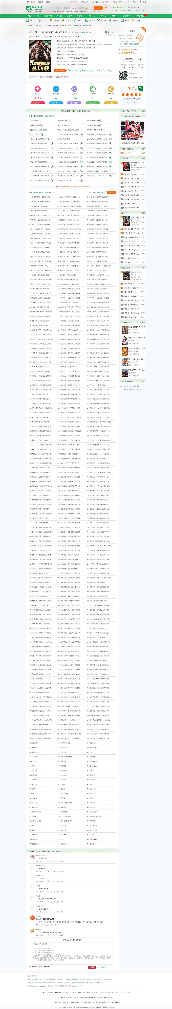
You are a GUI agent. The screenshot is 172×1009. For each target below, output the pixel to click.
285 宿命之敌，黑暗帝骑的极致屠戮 (40, 568)
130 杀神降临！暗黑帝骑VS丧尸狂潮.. (69, 330)
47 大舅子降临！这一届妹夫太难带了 (98, 201)
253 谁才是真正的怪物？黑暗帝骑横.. (69, 518)
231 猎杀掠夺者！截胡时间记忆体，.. (40, 486)
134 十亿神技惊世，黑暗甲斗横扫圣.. (98, 334)
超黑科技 (63, 25)
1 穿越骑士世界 (33, 120)
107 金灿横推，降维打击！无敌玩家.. (98, 293)
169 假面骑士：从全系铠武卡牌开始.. (69, 389)
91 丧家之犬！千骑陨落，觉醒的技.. (69, 270)
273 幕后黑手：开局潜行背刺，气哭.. (40, 550)
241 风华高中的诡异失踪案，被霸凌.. (69, 500)
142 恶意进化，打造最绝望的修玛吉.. (69, 348)
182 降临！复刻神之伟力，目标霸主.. (98, 408)
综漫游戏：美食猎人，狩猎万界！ (141, 359)
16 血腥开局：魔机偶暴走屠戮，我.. (40, 143)
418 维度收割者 (63, 770)
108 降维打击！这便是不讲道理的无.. (40, 298)
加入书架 (74, 71)
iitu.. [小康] (127, 153)
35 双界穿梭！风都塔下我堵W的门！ (69, 171)
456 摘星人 (32, 830)
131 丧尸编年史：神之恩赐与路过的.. (98, 330)
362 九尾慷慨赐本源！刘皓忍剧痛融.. (98, 683)
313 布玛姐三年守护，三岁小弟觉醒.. (69, 610)
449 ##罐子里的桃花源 (94, 816)
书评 (127, 2)
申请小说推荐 (59, 992)
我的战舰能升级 (136, 272)
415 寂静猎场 (62, 766)
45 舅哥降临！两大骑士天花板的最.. (40, 201)
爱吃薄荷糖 (134, 340)
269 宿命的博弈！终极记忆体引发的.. (98, 541)
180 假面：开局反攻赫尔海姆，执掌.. (40, 408)
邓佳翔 (38, 886)
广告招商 (128, 992)
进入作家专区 (120, 7)
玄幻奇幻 (44, 20)
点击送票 (56, 103)
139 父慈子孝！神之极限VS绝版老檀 (69, 344)
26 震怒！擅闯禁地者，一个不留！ (68, 157)
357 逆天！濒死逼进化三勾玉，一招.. (40, 679)
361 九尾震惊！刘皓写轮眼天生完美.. (69, 683)
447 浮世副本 (33, 816)
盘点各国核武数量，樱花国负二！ (134, 195)
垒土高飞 (134, 330)
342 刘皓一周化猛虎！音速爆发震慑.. (40, 656)
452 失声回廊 (91, 821)
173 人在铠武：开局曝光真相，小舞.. (98, 394)
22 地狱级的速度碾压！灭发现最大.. (40, 153)
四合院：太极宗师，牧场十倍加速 (134, 254)
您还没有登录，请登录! (36, 966)
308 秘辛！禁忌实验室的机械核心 (97, 601)
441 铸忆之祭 (33, 807)
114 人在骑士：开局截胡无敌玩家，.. (40, 307)
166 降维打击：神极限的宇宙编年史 (69, 385)
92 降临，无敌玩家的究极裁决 (96, 270)
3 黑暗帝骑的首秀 (92, 120)
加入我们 (143, 2)
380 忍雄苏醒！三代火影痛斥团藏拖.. (98, 711)
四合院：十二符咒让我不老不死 (133, 241)
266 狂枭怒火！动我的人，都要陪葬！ (99, 536)
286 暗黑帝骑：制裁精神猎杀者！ (68, 568)
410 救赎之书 (91, 757)
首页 (30, 16)
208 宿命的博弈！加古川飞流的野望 (69, 449)
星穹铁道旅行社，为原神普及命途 (134, 292)
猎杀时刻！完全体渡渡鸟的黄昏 (45, 919)
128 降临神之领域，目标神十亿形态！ (99, 325)
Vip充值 (74, 992)
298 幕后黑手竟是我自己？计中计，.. (69, 587)
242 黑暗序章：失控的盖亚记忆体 (97, 500)
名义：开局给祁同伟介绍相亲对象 (134, 258)
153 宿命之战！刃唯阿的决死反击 (39, 367)
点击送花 (37, 103)
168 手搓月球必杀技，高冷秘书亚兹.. (40, 389)
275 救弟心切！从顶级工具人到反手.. (98, 550)
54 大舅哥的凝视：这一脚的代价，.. (40, 215)
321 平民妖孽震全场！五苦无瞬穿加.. (40, 623)
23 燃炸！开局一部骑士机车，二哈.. (69, 153)
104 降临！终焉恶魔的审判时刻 (97, 289)
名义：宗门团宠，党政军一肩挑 (133, 178)
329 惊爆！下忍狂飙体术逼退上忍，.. (98, 633)
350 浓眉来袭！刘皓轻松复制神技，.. (98, 665)
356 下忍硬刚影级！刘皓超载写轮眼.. (98, 674)
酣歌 (134, 274)
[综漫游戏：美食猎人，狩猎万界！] (125, 366)
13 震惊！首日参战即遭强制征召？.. (40, 139)
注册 (117, 10)
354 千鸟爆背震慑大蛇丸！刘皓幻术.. (40, 674)
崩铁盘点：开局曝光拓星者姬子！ (134, 304)
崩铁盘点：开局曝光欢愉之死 (132, 313)
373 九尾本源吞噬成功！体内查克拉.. (69, 701)
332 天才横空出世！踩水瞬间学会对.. (98, 637)
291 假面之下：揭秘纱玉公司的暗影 (40, 578)
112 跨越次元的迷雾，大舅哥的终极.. (69, 302)
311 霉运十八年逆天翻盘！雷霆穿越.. (98, 605)
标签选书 (48, 16)
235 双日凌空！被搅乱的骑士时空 (68, 490)
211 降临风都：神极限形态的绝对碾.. (69, 454)
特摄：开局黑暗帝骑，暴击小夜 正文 (42, 116)
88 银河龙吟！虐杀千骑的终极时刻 (68, 266)
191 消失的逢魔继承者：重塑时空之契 (99, 422)
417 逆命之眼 (33, 770)
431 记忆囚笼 (91, 789)
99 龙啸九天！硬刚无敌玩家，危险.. (40, 284)
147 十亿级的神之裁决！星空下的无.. (40, 357)
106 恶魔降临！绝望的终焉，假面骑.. (69, 293)
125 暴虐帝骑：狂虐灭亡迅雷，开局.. (98, 321)
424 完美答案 (62, 779)
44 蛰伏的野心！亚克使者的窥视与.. (98, 197)
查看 (143, 381)
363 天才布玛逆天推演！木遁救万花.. (40, 688)
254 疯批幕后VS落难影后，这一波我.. (98, 518)
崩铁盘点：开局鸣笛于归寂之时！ (134, 309)
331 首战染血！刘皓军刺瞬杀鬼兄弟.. (69, 637)
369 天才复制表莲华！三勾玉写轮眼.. (40, 697)
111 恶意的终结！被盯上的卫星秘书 (40, 302)
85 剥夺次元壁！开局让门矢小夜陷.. (69, 261)
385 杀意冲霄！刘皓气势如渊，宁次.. (69, 720)
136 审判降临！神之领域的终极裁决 (69, 339)
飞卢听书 (95, 2)
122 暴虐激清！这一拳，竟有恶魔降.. (98, 316)
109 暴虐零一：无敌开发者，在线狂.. (69, 298)
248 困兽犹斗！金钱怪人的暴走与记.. (98, 509)
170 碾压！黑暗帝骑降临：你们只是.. (98, 389)
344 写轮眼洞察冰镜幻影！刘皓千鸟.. (98, 656)
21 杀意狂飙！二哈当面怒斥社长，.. (98, 148)
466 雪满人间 (62, 844)
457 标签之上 (62, 830)
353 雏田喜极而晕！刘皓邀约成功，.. (98, 669)
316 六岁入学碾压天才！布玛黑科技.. (69, 614)
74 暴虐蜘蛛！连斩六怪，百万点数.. (98, 243)
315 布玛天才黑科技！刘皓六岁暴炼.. (40, 614)
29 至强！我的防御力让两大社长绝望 (69, 162)
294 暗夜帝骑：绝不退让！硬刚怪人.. (40, 582)
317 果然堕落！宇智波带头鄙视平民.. (98, 614)
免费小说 (114, 16)
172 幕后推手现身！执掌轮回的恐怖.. (69, 394)
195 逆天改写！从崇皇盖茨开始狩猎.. (40, 431)
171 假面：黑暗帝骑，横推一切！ (39, 394)
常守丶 (38, 855)
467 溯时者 (90, 844)
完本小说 (103, 16)
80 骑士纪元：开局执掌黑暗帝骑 (97, 252)
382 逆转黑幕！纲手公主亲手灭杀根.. (69, 715)
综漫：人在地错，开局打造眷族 (133, 191)
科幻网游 (92, 20)
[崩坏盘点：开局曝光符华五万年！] (133, 139)
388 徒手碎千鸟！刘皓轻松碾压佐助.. (69, 724)
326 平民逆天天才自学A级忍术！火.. (98, 628)
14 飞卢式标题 (62, 139)
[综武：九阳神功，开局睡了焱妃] (125, 333)
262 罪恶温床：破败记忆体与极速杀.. (69, 532)
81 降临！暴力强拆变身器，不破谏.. (40, 256)
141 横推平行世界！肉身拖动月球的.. (40, 348)
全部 (143, 111)
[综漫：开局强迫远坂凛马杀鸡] (124, 225)
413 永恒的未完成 (92, 761)
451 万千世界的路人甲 (65, 821)
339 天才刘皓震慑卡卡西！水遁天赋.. (40, 651)
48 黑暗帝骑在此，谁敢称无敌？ (39, 206)
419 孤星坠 (90, 770)
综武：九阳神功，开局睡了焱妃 (133, 229)
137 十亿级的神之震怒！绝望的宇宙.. (98, 339)
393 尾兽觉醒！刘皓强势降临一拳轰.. (40, 734)
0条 (54, 871)
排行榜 (59, 16)
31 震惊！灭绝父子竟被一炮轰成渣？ (40, 166)
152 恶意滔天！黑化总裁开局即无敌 (98, 362)
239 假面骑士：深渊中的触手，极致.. (98, 495)
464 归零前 (90, 839)
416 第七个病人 (92, 766)
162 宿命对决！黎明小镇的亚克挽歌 (40, 380)
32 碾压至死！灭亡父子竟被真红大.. (69, 166)
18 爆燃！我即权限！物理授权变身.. (98, 143)
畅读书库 (80, 16)
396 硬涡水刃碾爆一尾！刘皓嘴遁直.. (40, 738)
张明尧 (38, 865)
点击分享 (110, 103)
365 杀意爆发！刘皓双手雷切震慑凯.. (98, 688)
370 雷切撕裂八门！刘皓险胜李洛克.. (69, 697)
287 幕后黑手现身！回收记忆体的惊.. (98, 568)
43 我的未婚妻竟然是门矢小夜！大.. (69, 197)
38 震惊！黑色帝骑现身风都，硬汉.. (69, 176)
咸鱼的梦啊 (134, 351)
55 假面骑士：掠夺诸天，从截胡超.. (69, 215)
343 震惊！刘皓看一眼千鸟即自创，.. (69, 656)
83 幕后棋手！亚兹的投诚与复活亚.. (98, 256)
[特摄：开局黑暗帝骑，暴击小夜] (40, 71)
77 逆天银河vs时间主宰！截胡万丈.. (98, 247)
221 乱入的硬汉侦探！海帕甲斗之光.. (98, 467)
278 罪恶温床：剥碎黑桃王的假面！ (98, 555)
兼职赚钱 (140, 16)
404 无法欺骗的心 (92, 747)
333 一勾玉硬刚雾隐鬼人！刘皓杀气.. (40, 642)
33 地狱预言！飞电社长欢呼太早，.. (98, 166)
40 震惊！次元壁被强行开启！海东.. (40, 180)
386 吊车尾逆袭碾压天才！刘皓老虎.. (98, 720)
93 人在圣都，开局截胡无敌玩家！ (39, 275)
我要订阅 (87, 71)
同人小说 (32, 20)
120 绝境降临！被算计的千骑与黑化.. (40, 316)
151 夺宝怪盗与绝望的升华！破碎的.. (69, 362)
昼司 (134, 165)
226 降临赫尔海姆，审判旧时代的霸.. (69, 477)
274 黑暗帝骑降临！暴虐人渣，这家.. (69, 550)
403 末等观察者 (63, 747)
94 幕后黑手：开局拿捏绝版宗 (67, 275)
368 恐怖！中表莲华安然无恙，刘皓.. (98, 692)
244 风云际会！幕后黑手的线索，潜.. (69, 504)
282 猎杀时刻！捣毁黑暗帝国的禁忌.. (40, 564)
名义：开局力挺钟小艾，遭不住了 (134, 203)
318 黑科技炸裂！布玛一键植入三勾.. (40, 619)
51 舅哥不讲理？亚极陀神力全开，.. (40, 211)
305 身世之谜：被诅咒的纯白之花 (97, 596)
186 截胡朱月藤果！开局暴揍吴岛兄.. (40, 417)
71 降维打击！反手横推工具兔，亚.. (98, 238)
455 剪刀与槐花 (92, 825)
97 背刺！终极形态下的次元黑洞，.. (69, 279)
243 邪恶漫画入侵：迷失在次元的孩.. (40, 504)
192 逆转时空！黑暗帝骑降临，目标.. (40, 426)
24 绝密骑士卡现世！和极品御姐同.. (98, 153)
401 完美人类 (91, 743)
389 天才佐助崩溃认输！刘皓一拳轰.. (98, 724)
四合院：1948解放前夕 (130, 237)
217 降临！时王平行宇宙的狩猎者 (68, 463)
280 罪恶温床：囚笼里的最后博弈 (68, 559)
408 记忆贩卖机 (33, 757)
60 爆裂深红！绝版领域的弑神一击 (39, 224)
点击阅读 (61, 71)
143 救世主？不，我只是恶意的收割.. (98, 348)
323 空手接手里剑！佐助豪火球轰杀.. (98, 623)
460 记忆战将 (62, 835)
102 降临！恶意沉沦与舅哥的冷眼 (39, 289)
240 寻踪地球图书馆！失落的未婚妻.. (40, 500)
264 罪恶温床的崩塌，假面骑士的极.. (40, 536)
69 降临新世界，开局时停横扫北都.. (40, 238)
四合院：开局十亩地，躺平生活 (133, 233)
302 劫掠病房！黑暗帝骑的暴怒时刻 (98, 591)
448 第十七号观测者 (64, 816)
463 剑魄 (60, 839)
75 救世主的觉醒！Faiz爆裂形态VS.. (40, 247)
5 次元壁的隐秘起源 (64, 125)
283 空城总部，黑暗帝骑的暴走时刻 (69, 564)
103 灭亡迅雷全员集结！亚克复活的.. (69, 289)
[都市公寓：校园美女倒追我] (125, 344)
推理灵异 (103, 20)
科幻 (131, 44)
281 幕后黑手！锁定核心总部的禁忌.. (98, 559)
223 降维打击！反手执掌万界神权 (68, 472)
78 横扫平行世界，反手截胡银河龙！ (40, 252)
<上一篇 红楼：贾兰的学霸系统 (129, 386)
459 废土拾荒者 (33, 835)
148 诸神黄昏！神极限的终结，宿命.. (69, 357)
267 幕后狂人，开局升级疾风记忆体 (40, 541)
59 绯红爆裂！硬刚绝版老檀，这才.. (98, 220)
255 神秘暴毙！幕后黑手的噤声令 (39, 523)
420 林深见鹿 (33, 775)
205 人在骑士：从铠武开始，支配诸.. (69, 445)
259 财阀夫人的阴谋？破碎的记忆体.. (69, 527)
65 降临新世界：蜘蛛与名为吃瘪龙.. (98, 229)
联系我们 (102, 992)
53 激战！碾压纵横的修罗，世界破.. (98, 211)
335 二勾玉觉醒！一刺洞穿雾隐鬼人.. (98, 642)
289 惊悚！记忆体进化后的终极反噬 (69, 573)
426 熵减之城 (33, 784)
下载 (142, 10)
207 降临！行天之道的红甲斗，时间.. (40, 449)
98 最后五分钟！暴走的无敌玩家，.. (98, 279)
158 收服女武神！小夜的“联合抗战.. (98, 371)
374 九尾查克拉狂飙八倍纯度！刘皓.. (98, 701)
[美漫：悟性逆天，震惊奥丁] (125, 355)
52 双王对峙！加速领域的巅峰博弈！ (69, 211)
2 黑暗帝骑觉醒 (62, 120)
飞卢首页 (39, 25)
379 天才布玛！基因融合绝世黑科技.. (69, 711)
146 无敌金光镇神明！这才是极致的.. (98, 353)
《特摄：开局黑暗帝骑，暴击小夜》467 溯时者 (53, 77)
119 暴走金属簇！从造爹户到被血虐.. (98, 311)
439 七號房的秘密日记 (65, 802)
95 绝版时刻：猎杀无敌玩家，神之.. (98, 275)
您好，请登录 (31, 2)
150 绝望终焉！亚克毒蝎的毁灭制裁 (40, 362)
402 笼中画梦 (33, 747)
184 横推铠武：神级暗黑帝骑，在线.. (69, 412)
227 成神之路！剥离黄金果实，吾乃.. (98, 477)
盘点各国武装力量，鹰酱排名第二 (134, 208)
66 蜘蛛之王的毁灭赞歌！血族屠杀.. (40, 233)
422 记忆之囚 (91, 775)
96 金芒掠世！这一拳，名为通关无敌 (40, 279)
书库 (38, 16)
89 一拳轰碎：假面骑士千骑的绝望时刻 (99, 266)
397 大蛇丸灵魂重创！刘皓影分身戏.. (69, 738)
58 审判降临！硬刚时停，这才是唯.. (69, 220)
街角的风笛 (134, 362)
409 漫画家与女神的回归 (65, 757)
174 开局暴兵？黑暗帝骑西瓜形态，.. (40, 399)
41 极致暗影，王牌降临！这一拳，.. (69, 180)
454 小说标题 (62, 825)
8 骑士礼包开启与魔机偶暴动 (67, 130)
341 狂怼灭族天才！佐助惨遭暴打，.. (98, 651)
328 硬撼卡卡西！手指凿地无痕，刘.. (69, 633)
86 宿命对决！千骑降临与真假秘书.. (98, 261)
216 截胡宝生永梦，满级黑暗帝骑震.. (40, 463)
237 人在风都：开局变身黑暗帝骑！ (40, 495)
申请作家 (129, 7)
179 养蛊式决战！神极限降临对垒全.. (98, 403)
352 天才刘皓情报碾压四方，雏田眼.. (69, 669)
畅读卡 (138, 10)
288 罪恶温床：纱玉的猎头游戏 (38, 573)
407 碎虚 (90, 752)
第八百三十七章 (136, 277)
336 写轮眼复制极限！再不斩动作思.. (40, 646)
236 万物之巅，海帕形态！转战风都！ (99, 490)
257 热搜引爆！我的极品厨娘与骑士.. (98, 523)
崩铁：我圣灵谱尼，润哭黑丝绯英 (134, 283)
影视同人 (136, 343)
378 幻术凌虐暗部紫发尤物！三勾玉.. (40, 711)
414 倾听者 (32, 766)
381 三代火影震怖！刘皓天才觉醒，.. (40, 715)
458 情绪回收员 (92, 830)
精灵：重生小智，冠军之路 (138, 370)
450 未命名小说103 (35, 821)
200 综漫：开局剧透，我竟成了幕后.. (98, 435)
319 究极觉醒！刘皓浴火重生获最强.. (69, 619)
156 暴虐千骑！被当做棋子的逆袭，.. (40, 371)
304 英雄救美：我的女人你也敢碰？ (69, 596)
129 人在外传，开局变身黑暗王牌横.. (40, 330)
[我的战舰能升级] (124, 280)
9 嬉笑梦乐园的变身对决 (94, 130)
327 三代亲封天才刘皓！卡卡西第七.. (40, 633)
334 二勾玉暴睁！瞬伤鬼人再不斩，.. (69, 642)
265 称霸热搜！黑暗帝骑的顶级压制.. (69, 536)
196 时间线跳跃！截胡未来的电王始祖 (70, 431)
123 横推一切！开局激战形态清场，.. (40, 321)
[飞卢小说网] (35, 11)
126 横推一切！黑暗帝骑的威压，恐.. (40, 325)
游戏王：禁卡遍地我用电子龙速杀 (134, 250)
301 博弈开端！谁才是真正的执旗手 (69, 591)
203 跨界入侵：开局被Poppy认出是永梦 (99, 440)
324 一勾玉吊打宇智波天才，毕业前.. (40, 628)
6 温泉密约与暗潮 (92, 125)
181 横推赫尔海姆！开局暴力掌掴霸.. (69, 408)
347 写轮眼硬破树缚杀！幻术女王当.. (98, 660)
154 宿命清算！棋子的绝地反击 (67, 367)
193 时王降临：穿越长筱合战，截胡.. (69, 426)
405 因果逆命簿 (33, 752)
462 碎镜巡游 (33, 839)
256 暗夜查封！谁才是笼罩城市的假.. (69, 523)
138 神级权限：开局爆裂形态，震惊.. (40, 344)
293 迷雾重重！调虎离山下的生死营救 (99, 578)
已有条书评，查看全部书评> (72, 940)
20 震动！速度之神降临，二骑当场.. (69, 148)
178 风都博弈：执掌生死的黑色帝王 (69, 403)
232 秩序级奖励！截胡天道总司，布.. (69, 486)
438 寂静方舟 (33, 802)
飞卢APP (105, 2)
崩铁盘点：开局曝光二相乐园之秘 (134, 296)
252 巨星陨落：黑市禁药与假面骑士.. (40, 518)
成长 (126, 44)
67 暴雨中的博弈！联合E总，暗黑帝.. (69, 233)
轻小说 (127, 20)
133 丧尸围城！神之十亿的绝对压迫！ (70, 334)
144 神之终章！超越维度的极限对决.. (40, 353)
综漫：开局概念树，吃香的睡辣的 (85, 11)
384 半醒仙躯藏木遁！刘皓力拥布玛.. (40, 720)
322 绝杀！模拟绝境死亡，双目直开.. (69, 623)
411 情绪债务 (33, 761)
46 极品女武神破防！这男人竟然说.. (69, 201)
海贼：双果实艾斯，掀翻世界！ (133, 245)
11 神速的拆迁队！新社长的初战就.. (69, 134)
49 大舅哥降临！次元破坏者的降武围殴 (70, 206)
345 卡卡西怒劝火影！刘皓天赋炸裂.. (40, 660)
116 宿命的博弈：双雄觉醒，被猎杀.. (98, 307)
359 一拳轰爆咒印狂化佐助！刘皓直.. (98, 679)
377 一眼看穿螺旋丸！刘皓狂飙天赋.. (98, 706)
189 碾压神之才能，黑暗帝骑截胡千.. (40, 422)
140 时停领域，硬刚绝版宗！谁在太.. (98, 344)
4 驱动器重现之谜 (34, 125)
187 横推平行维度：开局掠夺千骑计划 (70, 417)
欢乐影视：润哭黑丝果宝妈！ (132, 199)
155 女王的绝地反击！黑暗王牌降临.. (98, 367)
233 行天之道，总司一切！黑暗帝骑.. (98, 486)
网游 (136, 44)
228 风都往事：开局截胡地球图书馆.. (40, 481)
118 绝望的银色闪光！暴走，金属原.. (69, 311)
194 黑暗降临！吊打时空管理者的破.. (98, 426)
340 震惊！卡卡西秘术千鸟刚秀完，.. (69, 651)
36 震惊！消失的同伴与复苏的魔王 (97, 171)
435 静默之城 (33, 798)
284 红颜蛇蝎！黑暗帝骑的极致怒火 (98, 564)
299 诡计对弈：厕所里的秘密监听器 (98, 587)
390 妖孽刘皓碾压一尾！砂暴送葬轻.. (40, 729)
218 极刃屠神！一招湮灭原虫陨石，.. (98, 463)
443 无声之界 (91, 807)
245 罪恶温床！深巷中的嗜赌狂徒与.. (98, 504)
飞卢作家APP (117, 2)
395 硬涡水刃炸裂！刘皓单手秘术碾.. (98, 734)
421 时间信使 (62, 775)
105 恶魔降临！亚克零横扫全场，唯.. (40, 293)
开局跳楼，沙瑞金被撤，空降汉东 (134, 174)
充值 (121, 10)
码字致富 (136, 220)
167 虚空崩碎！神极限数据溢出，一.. (98, 385)
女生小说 (138, 20)
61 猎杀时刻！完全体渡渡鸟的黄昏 (68, 224)
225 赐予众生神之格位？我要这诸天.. (40, 477)
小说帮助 (51, 992)
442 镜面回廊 (62, 807)
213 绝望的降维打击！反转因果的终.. (40, 458)
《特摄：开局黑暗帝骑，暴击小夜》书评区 (45, 851)
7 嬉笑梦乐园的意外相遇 (36, 130)
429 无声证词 (33, 789)
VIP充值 (111, 192)
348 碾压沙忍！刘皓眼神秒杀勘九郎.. (40, 665)
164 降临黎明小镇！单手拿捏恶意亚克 (99, 380)
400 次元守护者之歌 (64, 743)
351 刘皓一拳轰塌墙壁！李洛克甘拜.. (40, 669)
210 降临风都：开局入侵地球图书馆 (40, 454)
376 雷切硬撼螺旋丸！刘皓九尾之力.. (69, 706)
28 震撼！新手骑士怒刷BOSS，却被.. (40, 162)
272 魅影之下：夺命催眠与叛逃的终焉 (99, 545)
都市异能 (136, 354)
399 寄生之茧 (33, 743)
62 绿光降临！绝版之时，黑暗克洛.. (98, 224)
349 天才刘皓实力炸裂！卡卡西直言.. (69, 665)
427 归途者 (61, 784)
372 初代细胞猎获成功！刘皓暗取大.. (40, 701)
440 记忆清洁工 (92, 802)
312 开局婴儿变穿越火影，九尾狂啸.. (40, 610)
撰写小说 (95, 992)
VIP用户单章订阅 (98, 192)
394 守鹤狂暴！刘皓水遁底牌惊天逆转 (70, 734)
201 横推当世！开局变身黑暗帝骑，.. (40, 440)
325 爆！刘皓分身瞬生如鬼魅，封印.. (69, 628)
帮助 (134, 2)
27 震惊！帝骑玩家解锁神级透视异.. (98, 157)
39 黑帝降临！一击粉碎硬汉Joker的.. (98, 176)
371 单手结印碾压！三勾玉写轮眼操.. (98, 697)
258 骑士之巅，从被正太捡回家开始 (40, 527)
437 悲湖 (90, 798)
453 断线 (31, 825)
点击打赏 (74, 103)
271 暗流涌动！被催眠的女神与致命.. (69, 545)
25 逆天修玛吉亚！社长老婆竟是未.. (40, 157)
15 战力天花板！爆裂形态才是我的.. (98, 139)
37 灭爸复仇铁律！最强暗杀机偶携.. (40, 176)
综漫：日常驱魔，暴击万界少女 (133, 187)
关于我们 (44, 992)
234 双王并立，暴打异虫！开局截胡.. (40, 490)
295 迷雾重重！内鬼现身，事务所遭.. (69, 582)
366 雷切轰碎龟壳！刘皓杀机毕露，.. (40, 692)
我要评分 (109, 35)
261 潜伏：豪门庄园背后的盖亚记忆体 (40, 532)
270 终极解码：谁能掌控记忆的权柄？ (40, 545)
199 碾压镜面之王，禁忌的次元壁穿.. (69, 435)
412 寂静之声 (62, 761)
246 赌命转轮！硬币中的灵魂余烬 (39, 509)
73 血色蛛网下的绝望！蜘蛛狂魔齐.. (69, 243)
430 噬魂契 (61, 789)
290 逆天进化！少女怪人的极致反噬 (98, 573)
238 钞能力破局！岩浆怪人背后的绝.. (69, 495)
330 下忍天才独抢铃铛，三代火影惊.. (40, 637)
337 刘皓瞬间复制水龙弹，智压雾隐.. (69, 646)
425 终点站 (90, 779)
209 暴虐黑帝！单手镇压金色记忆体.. (98, 449)
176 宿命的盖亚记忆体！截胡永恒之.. (98, 399)
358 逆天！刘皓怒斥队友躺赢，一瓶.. (69, 679)
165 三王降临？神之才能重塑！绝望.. (40, 385)
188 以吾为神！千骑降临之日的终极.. (98, 417)
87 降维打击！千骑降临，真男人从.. (40, 266)
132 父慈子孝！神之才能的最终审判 (40, 334)
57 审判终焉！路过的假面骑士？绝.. (40, 220)
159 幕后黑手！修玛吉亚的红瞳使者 (40, 376)
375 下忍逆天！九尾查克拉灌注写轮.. (40, 706)
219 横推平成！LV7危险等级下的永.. (40, 467)
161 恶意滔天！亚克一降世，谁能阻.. (98, 376)
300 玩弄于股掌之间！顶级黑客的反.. (40, 591)
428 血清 (90, 784)
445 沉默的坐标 (63, 812)
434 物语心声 (91, 793)
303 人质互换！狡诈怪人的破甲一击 (40, 596)
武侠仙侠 (56, 20)
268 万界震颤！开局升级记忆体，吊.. (69, 541)
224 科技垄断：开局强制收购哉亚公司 (99, 472)
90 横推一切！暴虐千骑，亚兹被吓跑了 (41, 270)
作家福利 (137, 7)
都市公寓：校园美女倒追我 (138, 338)
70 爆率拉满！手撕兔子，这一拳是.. (69, 238)
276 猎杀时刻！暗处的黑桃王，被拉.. (40, 555)
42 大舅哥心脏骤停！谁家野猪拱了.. (40, 197)
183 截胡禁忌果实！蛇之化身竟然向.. (40, 412)
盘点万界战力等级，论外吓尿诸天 (63, 11)
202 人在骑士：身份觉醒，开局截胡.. (69, 440)
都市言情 (68, 20)
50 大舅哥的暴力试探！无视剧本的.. (98, 206)
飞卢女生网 (84, 2)
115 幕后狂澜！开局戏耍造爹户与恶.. (69, 307)
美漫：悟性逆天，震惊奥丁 (138, 348)
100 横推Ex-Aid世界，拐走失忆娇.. (68, 284)
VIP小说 (92, 16)
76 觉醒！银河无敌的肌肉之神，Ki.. (69, 247)
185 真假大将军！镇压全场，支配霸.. (98, 412)
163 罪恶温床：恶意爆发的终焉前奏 (69, 380)
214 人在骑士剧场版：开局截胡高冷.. (69, 458)
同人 (133, 10)
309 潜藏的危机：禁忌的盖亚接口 (39, 605)
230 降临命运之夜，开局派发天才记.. (98, 481)
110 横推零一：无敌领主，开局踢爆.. (98, 298)
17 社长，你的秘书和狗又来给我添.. (69, 143)
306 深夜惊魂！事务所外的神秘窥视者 (40, 601)
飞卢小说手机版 (118, 992)
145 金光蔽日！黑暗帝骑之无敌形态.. (69, 353)
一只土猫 (70, 32)
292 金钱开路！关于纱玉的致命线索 (69, 578)
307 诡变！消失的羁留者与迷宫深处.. (69, 601)
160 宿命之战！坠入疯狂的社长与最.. (69, 376)
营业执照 (111, 1007)
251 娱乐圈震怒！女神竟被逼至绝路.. (98, 513)
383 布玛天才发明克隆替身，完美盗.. (98, 715)
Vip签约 (67, 992)
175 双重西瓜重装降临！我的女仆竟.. (69, 399)
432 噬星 (31, 793)
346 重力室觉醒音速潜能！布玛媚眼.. (69, 660)
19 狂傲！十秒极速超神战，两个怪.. (40, 148)
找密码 (47, 2)
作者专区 (126, 16)
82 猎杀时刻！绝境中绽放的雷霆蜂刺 (69, 256)
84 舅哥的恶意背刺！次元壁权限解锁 (40, 261)
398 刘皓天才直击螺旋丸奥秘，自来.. (98, 738)
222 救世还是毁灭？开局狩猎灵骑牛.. (40, 472)
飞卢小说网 (73, 2)
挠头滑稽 (38, 929)
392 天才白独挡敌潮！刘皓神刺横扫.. (98, 729)
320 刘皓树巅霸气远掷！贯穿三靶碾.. (98, 619)
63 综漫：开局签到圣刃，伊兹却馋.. (40, 229)
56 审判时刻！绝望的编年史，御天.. (98, 215)
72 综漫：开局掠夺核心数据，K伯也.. (40, 243)
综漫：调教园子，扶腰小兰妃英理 (134, 262)
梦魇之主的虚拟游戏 (129, 317)
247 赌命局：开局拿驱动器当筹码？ (69, 509)
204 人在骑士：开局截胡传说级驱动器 (40, 445)
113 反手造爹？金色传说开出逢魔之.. (98, 302)
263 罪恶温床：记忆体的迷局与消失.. (98, 532)
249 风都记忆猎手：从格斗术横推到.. (40, 513)
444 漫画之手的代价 (35, 812)
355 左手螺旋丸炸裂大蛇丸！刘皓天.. (69, 674)
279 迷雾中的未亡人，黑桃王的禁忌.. (40, 559)
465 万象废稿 (33, 844)
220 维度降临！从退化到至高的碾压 (69, 467)
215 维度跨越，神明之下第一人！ (97, 458)
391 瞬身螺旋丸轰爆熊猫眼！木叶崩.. (69, 729)
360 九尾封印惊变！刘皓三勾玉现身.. (40, 683)
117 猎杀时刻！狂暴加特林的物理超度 (40, 311)
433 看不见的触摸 (63, 793)
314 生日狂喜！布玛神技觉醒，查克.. (98, 610)
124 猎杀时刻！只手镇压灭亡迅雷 (68, 321)
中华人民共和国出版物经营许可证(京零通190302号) (91, 1007)
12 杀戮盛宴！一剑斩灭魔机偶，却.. (98, 134)
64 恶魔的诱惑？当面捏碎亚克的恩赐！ (70, 229)
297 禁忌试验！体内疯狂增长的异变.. (40, 587)
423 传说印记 (33, 779)
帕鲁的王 (134, 373)
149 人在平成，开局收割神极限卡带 (98, 357)
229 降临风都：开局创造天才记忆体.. (69, 481)
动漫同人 (136, 332)
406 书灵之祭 (62, 752)
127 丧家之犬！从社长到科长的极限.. (69, 325)
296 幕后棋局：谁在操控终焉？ (97, 582)
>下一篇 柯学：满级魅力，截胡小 (130, 389)
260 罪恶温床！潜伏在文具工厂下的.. (98, 527)
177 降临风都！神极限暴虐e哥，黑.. (40, 403)
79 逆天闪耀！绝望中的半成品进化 (68, 252)
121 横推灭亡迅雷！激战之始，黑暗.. (69, 316)
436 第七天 (61, 798)
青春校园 (116, 20)
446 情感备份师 (92, 812)
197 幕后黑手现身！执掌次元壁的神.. (98, 431)
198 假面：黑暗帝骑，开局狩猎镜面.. (40, 435)
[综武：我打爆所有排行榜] (124, 170)
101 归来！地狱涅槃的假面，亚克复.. (98, 284)
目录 (98, 71)
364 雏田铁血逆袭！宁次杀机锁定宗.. (69, 688)
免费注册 (40, 2)
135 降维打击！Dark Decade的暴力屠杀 (41, 339)
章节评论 (38, 916)
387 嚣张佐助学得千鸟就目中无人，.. (40, 724)
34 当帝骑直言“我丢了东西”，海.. (39, 171)
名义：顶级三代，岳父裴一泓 (132, 182)
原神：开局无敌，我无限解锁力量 (134, 300)
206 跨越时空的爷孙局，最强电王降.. (98, 445)
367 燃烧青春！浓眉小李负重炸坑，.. (69, 692)
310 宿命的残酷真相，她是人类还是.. (69, 605)
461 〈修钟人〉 (92, 835)
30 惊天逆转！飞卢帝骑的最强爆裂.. (98, 162)
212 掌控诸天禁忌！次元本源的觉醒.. (98, 454)
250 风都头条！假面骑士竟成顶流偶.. (69, 513)
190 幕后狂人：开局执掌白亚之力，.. (69, 422)
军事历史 (80, 20)
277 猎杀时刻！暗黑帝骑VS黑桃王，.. (69, 555)
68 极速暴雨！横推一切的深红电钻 (97, 233)
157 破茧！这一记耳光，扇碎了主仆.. (69, 371)
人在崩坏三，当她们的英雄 (132, 288)
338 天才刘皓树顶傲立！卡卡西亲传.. (98, 646)
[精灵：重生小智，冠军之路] (125, 376)
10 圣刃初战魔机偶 (34, 134)
